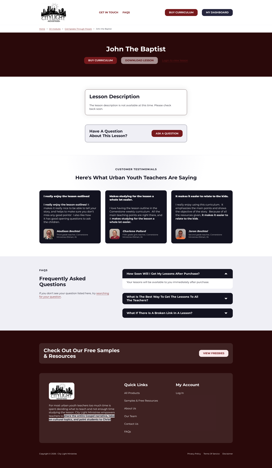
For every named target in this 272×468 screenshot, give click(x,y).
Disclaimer (227, 454)
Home (42, 29)
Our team (130, 416)
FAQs (126, 12)
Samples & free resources (141, 400)
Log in (180, 393)
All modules (55, 29)
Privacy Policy (194, 454)
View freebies (213, 353)
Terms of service (212, 454)
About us (130, 408)
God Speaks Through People (78, 29)
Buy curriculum (181, 12)
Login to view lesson (175, 60)
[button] (177, 273)
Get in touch (108, 12)
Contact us (131, 423)
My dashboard (217, 12)
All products (132, 393)
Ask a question (167, 133)
